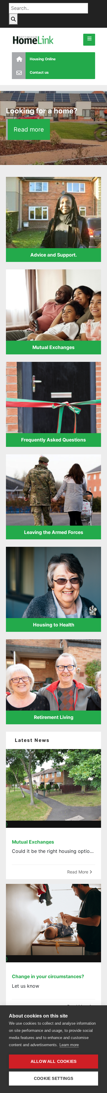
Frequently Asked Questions (53, 440)
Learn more (69, 1045)
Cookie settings (53, 1078)
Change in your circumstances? (48, 976)
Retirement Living (53, 717)
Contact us (39, 72)
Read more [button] (29, 129)
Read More (78, 871)
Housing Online (43, 59)
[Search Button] (13, 19)
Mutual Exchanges (53, 347)
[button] (89, 40)
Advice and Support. (53, 255)
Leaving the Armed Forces (53, 532)
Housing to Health (53, 625)
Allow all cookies (53, 1061)
